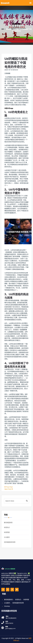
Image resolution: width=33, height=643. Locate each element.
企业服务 (7, 537)
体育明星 (7, 532)
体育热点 (7, 527)
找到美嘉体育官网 (9, 542)
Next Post (7, 489)
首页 (2, 29)
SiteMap (7, 606)
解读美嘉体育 (8, 523)
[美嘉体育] (9, 569)
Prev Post (9, 487)
